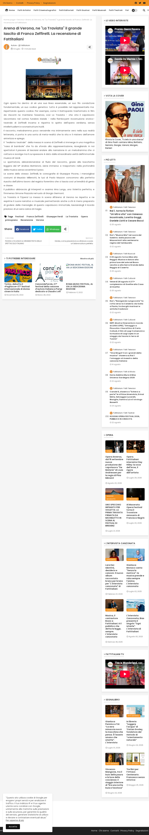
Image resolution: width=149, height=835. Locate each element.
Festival (19, 216)
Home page (9, 19)
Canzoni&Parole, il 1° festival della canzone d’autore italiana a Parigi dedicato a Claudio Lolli (48, 288)
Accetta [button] (13, 826)
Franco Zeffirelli (35, 216)
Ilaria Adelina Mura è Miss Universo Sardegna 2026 (123, 376)
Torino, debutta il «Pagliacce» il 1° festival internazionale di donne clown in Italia (17, 288)
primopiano (11, 220)
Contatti (20, 3)
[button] (144, 10)
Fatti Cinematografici (45, 10)
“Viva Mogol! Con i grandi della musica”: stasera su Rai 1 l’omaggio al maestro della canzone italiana (125, 357)
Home (11, 10)
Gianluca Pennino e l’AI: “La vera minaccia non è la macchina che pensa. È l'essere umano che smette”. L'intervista (114, 732)
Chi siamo (8, 3)
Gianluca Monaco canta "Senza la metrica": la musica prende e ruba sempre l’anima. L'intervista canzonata (135, 576)
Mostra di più (87, 258)
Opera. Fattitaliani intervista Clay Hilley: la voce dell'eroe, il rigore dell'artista (134, 464)
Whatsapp (55, 229)
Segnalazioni (49, 3)
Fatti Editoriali (66, 10)
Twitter (39, 229)
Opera (84, 216)
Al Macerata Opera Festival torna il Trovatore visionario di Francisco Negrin (135, 511)
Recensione (27, 220)
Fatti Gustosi (83, 10)
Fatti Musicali (99, 10)
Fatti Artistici (24, 10)
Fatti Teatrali (116, 10)
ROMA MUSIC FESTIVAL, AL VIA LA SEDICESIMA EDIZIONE (79, 286)
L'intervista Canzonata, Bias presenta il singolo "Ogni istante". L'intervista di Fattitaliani (135, 623)
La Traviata (72, 216)
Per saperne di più (15, 820)
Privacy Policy (33, 3)
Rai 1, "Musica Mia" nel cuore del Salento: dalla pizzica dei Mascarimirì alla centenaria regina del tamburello (125, 239)
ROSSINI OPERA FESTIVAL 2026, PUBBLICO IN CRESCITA (125, 417)
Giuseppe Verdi (54, 216)
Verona (20, 19)
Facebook (24, 229)
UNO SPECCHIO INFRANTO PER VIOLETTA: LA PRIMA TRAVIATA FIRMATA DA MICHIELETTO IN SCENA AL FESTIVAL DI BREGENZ (114, 515)
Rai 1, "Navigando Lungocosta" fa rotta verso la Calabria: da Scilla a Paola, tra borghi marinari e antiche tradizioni (126, 305)
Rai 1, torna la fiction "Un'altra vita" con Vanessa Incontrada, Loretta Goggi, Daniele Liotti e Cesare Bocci (127, 215)
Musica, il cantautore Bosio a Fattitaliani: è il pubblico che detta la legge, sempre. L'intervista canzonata (113, 626)
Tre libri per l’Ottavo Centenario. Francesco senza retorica (135, 774)
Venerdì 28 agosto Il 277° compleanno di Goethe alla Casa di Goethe (126, 284)
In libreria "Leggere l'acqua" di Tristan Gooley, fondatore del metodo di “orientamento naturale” (134, 730)
